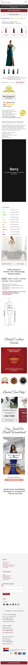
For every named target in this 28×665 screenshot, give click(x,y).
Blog (4, 574)
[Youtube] (7, 604)
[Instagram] (18, 604)
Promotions (16, 278)
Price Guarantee (5, 281)
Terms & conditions (7, 578)
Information (4, 278)
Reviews (11, 281)
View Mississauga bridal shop (9, 621)
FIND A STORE (14, 14)
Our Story (5, 563)
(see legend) (12, 82)
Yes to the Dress (18, 281)
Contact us (5, 601)
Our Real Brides (23, 278)
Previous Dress (7, 263)
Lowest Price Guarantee (8, 566)
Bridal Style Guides (7, 575)
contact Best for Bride (10, 113)
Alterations (10, 278)
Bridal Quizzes (6, 577)
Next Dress (19, 263)
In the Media (5, 567)
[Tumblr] (15, 604)
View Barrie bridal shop (7, 643)
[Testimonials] (14, 104)
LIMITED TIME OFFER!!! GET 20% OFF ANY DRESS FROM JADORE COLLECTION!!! (13, 293)
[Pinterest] (13, 604)
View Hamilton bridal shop (8, 632)
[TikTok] (10, 604)
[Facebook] (4, 604)
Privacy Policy (6, 579)
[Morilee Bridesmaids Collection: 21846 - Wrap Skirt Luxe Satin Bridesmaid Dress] (4, 71)
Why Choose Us (6, 562)
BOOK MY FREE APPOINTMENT (14, 10)
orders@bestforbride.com (16, 287)
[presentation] (1, 32)
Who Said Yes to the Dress (8, 565)
